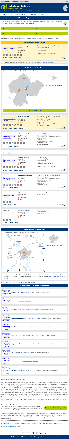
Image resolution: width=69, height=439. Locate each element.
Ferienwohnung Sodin (24, 134)
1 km (21, 164)
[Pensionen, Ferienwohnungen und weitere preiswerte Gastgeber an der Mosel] (6, 327)
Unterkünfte (5, 1)
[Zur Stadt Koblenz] (54, 243)
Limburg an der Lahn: (17, 318)
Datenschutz (24, 437)
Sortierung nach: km (47, 110)
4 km (21, 199)
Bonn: (13, 292)
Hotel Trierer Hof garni (24, 46)
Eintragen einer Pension (47, 415)
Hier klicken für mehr (44, 62)
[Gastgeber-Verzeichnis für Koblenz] (4, 6)
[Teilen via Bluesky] (36, 433)
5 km (21, 140)
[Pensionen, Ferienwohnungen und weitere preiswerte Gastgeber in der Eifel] (6, 301)
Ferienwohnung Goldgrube (25, 175)
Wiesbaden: (14, 370)
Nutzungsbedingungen (40, 437)
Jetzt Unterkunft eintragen (56, 408)
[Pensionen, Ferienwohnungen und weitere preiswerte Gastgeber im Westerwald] (6, 361)
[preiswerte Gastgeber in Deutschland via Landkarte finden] (65, 9)
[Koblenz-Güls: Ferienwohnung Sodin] (9, 137)
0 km (21, 52)
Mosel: (13, 326)
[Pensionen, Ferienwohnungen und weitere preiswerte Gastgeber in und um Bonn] (6, 292)
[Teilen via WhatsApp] (41, 433)
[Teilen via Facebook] (33, 433)
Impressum (52, 437)
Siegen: (13, 344)
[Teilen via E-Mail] (45, 433)
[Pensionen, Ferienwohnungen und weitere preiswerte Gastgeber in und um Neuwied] (6, 335)
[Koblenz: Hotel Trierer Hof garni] (9, 49)
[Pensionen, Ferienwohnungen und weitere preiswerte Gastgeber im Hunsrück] (6, 310)
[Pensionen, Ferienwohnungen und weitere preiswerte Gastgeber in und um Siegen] (6, 344)
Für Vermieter (15, 437)
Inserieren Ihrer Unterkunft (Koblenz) (24, 415)
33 (18, 140)
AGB (31, 437)
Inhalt (15, 1)
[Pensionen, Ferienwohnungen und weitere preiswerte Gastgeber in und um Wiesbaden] (6, 370)
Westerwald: (14, 361)
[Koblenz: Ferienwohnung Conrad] (9, 196)
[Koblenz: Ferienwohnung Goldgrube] (9, 178)
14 (18, 182)
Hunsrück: (14, 309)
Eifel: (12, 301)
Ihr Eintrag (24, 1)
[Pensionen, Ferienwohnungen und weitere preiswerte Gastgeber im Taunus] (6, 352)
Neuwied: (14, 335)
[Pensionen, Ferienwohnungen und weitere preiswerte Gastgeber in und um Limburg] (6, 318)
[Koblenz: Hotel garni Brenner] (9, 161)
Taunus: (13, 352)
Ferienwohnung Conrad (24, 193)
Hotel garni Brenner (23, 157)
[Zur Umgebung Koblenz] (54, 82)
